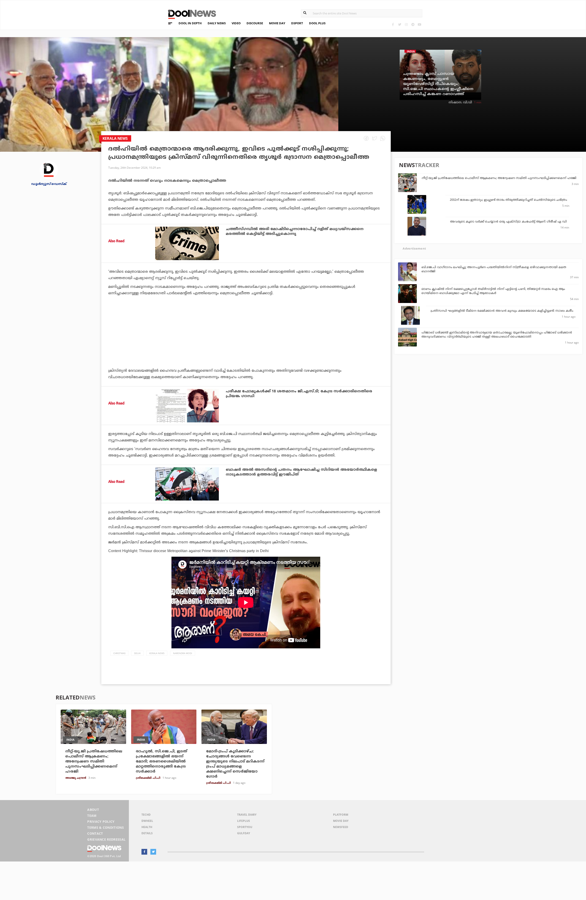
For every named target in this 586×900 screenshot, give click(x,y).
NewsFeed (340, 827)
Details (147, 833)
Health (146, 827)
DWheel (147, 821)
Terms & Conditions (105, 827)
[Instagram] (406, 24)
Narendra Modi (182, 653)
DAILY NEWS (217, 23)
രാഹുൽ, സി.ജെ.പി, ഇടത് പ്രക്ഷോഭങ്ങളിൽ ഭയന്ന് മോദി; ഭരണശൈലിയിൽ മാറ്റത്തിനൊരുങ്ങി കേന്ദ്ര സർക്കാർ (161, 761)
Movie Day (340, 821)
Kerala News (156, 653)
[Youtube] (419, 24)
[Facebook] (393, 24)
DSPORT (297, 23)
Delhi (137, 653)
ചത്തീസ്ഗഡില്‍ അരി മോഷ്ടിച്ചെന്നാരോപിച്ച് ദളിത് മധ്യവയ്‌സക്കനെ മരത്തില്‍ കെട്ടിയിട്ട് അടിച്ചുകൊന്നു (295, 231)
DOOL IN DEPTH (190, 23)
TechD (146, 815)
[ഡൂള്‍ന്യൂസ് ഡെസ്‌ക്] (49, 170)
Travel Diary (246, 815)
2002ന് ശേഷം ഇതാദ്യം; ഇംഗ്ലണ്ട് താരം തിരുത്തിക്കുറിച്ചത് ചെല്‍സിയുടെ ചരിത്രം (508, 200)
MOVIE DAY (277, 23)
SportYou (244, 827)
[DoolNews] (190, 13)
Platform (340, 815)
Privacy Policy (100, 821)
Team (91, 815)
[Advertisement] (246, 345)
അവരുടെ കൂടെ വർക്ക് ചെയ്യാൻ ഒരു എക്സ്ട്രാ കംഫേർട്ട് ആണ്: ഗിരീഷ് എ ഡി (508, 222)
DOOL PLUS (317, 23)
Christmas (119, 653)
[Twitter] (399, 24)
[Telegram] (413, 24)
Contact (95, 833)
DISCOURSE (255, 23)
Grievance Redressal (106, 839)
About (93, 809)
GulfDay (243, 833)
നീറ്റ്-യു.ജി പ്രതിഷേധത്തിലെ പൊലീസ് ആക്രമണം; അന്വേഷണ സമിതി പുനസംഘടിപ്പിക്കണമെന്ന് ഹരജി (499, 178)
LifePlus (243, 821)
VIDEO (236, 23)
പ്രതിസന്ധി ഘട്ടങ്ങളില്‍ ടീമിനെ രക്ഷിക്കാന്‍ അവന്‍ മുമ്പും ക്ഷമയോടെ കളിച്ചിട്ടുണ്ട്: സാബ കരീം (502, 311)
